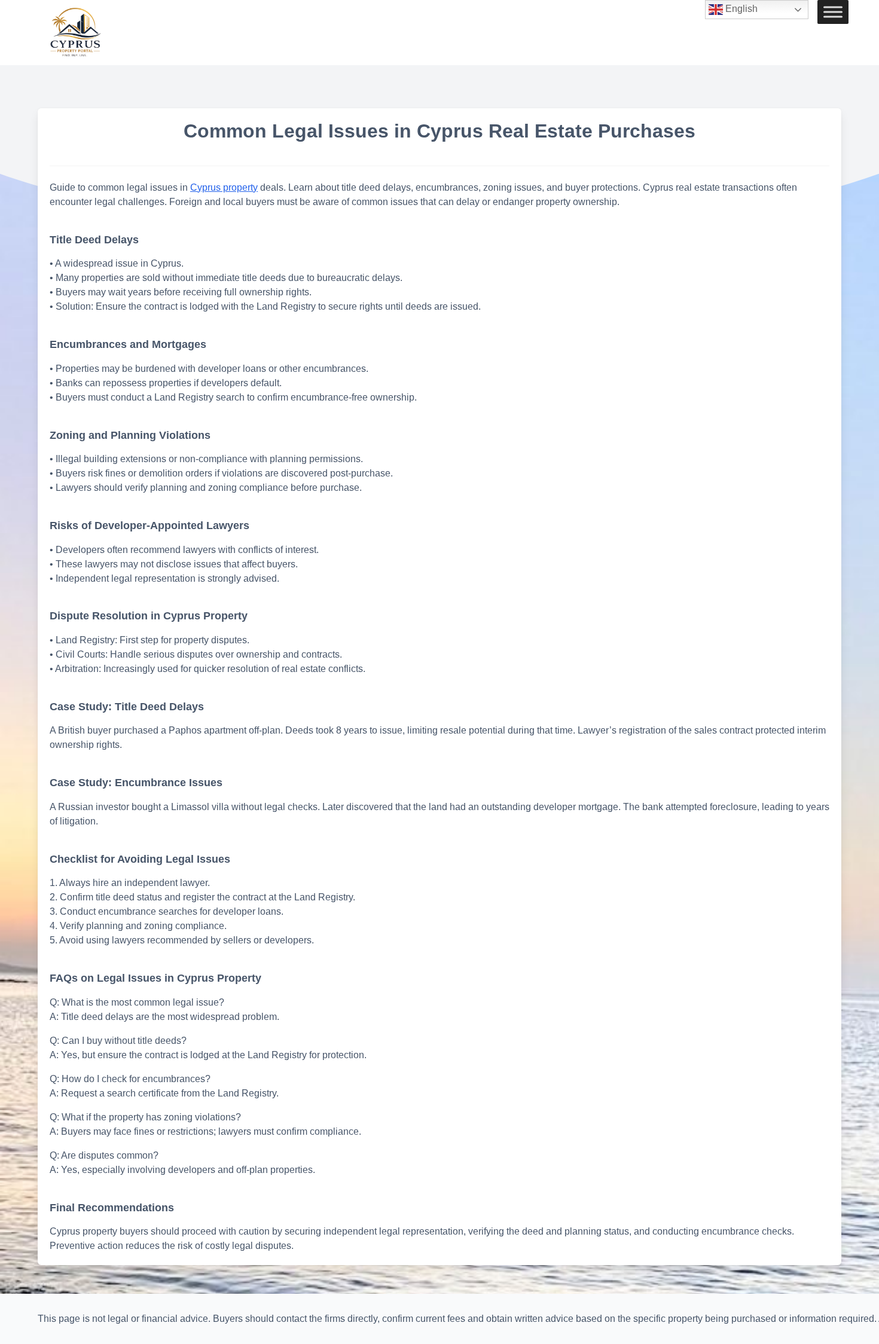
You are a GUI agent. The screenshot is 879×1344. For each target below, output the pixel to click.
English (740, 9)
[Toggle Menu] (833, 12)
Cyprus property (224, 187)
